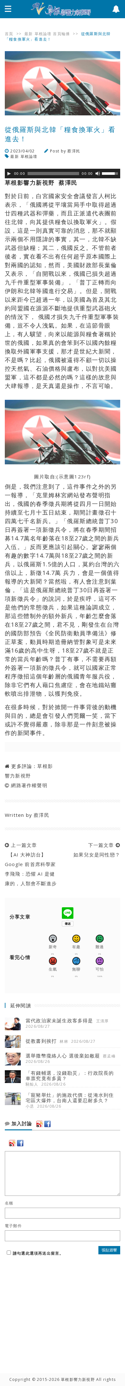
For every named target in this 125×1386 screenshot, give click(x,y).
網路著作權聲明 (29, 785)
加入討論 (21, 1124)
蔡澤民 (73, 151)
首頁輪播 (61, 33)
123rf (81, 476)
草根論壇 (43, 33)
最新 (28, 33)
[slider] (111, 173)
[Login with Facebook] (47, 1124)
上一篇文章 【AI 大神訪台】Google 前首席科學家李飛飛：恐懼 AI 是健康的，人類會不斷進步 (31, 864)
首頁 (9, 33)
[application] (62, 173)
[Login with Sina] (39, 1124)
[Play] (9, 173)
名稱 (9, 1203)
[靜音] (97, 173)
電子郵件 (13, 1225)
